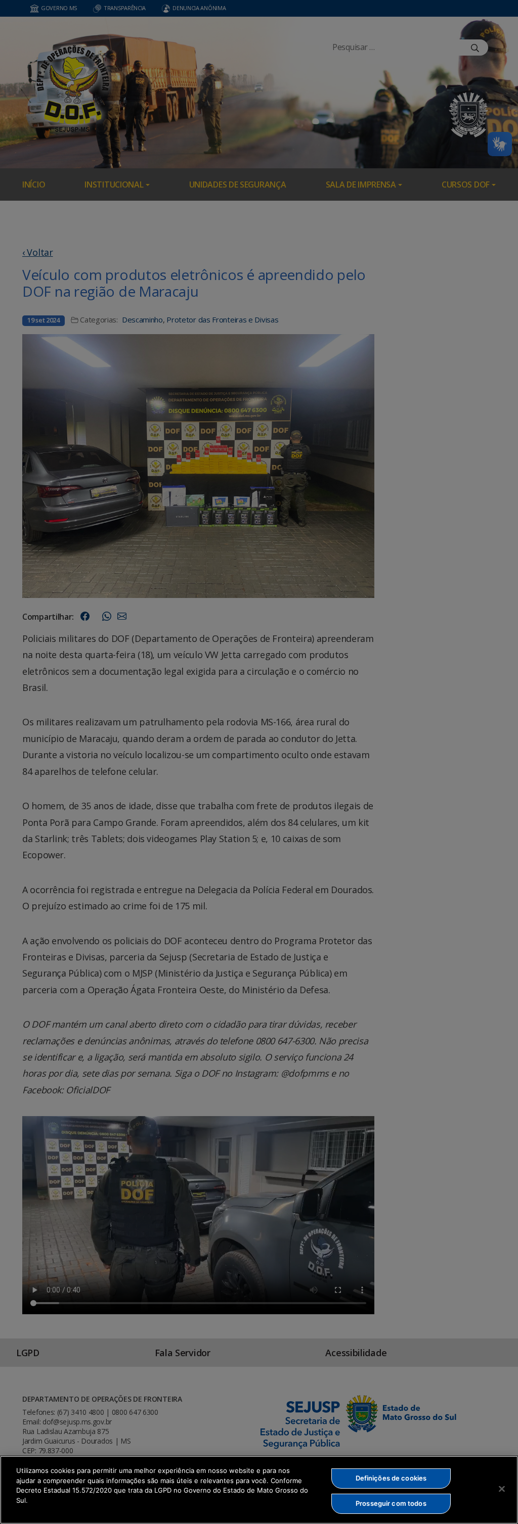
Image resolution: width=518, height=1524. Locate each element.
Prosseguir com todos (391, 1503)
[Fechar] (502, 1488)
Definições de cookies (391, 1478)
